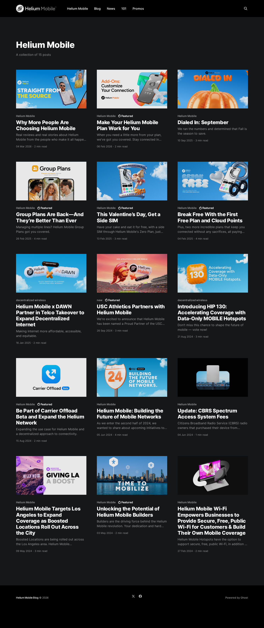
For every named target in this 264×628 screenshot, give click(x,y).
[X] (133, 596)
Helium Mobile (77, 8)
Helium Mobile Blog (27, 597)
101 (123, 8)
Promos (138, 8)
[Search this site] (246, 8)
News (111, 8)
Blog (97, 8)
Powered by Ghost (236, 597)
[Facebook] (140, 596)
